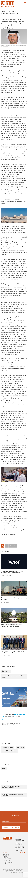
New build (20, 748)
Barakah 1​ (5, 671)
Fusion (16, 848)
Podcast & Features (19, 847)
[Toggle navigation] (25, 2)
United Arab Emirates (9, 751)
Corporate (17, 843)
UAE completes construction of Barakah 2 (13, 795)
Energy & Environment (18, 837)
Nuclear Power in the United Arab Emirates (14, 676)
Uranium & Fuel (18, 844)
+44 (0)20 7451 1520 (8, 863)
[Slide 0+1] (10, 710)
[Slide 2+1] (15, 710)
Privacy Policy (14, 872)
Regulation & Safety (19, 840)
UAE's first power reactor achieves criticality (11, 787)
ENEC (4, 768)
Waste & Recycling (19, 846)
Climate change (7, 748)
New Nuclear (18, 839)
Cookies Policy (21, 872)
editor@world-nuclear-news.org (7, 861)
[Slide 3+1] (18, 710)
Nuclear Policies (18, 842)
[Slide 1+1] (13, 710)
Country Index (18, 850)
